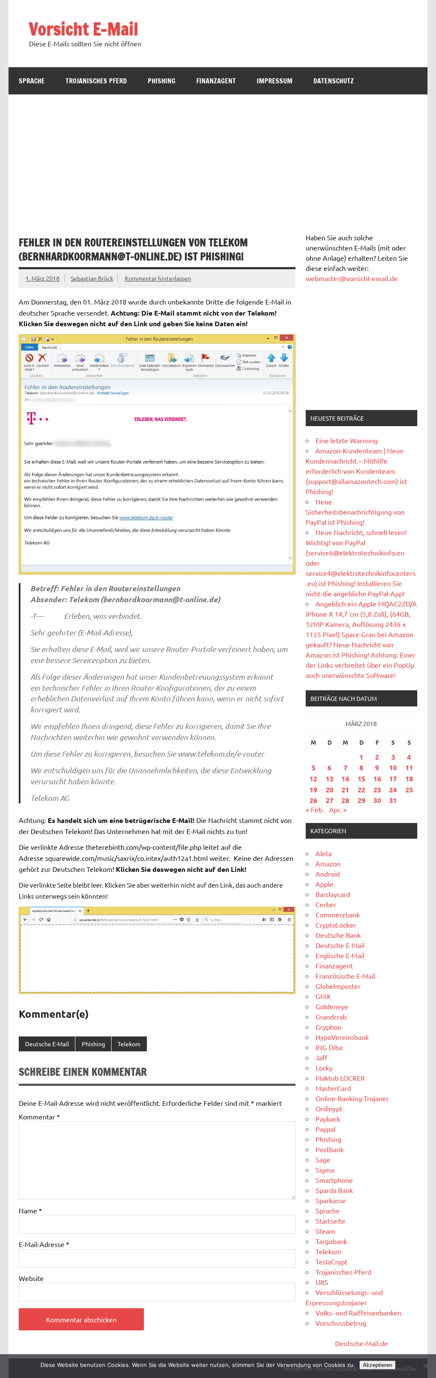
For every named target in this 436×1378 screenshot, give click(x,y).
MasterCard (333, 1088)
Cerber (326, 904)
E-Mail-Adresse (44, 1244)
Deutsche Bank (338, 935)
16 (377, 778)
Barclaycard (333, 894)
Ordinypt (329, 1108)
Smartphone (334, 1180)
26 (313, 800)
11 (409, 767)
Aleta (324, 853)
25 (409, 789)
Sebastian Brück (92, 278)
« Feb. (315, 809)
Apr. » (338, 809)
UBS (322, 1282)
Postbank (330, 1149)
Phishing (161, 80)
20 (329, 789)
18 (409, 778)
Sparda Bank (334, 1190)
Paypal (326, 1129)
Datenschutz (333, 80)
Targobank (331, 1241)
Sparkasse (331, 1200)
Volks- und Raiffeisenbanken (359, 1312)
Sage (323, 1159)
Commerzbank (338, 914)
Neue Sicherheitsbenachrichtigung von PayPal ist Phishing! (355, 511)
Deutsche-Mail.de (361, 1343)
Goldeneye (332, 1006)
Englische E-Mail (340, 955)
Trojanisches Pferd (96, 80)
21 (345, 789)
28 (345, 800)
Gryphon (328, 1026)
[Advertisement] (218, 158)
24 (393, 789)
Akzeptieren (377, 1365)
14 (345, 778)
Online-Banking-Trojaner (352, 1098)
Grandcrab (331, 1016)
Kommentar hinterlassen (158, 278)
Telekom (129, 1044)
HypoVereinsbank (342, 1037)
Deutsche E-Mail (47, 1044)
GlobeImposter (338, 986)
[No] (425, 1366)
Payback (328, 1118)
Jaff (321, 1057)
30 (377, 800)
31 (393, 800)
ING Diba (329, 1047)
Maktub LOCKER (340, 1077)
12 (313, 778)
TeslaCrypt (331, 1261)
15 (361, 778)
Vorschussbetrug (341, 1322)
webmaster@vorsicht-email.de (352, 278)
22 (361, 789)
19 (313, 789)
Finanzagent (216, 80)
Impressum (275, 80)
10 (393, 767)
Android (328, 873)
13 (329, 778)
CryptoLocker (336, 924)
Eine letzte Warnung (347, 440)
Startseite (330, 1220)
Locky (324, 1067)
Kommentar (39, 1116)
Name (30, 1210)
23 (377, 789)
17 (393, 778)
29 (361, 800)
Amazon (328, 863)
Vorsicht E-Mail (83, 29)
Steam (325, 1231)
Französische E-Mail (345, 975)
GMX (323, 996)
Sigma (325, 1169)
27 (329, 800)
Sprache (32, 80)
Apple (324, 884)
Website (31, 1278)
